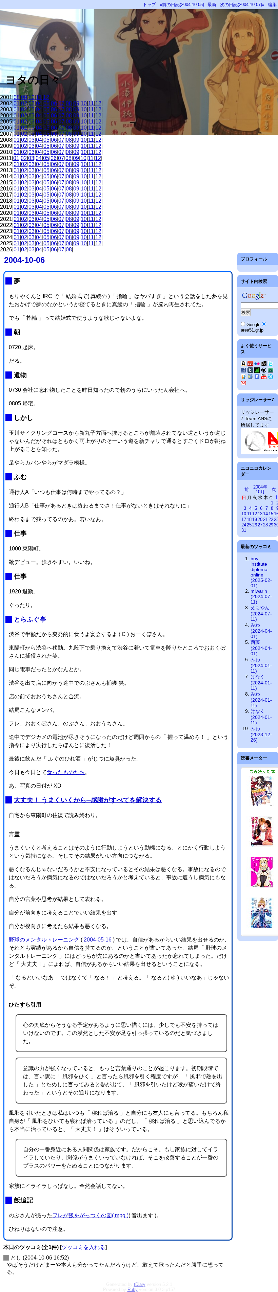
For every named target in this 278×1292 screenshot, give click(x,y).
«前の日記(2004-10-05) (182, 4)
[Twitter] (270, 364)
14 (265, 513)
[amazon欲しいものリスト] (243, 364)
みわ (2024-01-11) (261, 665)
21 (265, 519)
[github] (263, 371)
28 (265, 524)
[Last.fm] (250, 364)
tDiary (139, 1284)
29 (271, 524)
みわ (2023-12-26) (261, 734)
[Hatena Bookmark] (257, 377)
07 (61, 103)
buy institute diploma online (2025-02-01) (261, 572)
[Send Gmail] (243, 384)
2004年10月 (260, 489)
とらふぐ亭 (30, 619)
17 (243, 519)
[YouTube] (263, 377)
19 (254, 519)
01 (17, 103)
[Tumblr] (250, 371)
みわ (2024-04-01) (261, 630)
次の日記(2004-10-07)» (242, 4)
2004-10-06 (24, 260)
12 (46, 97)
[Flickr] (257, 364)
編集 (272, 4)
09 (24, 97)
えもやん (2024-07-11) (261, 613)
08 (17, 97)
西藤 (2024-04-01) (261, 647)
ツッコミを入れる (83, 1247)
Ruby (132, 1289)
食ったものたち (66, 772)
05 (46, 103)
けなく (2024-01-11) (261, 682)
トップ (149, 4)
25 (249, 524)
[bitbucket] (250, 377)
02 (24, 103)
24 (243, 524)
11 (39, 97)
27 (260, 524)
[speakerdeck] (270, 371)
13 (260, 513)
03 (31, 103)
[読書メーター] (257, 371)
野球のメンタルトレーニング (44, 940)
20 (260, 519)
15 (271, 513)
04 (39, 103)
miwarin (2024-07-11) (261, 596)
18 (249, 519)
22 (271, 519)
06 (54, 103)
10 (31, 97)
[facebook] (243, 371)
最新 (211, 4)
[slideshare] (243, 377)
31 (243, 530)
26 (254, 524)
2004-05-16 (98, 940)
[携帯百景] (263, 364)
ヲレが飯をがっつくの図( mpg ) (90, 1215)
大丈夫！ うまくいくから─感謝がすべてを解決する (88, 799)
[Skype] (270, 377)
